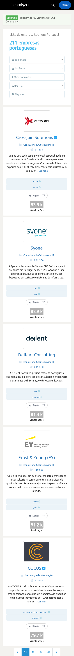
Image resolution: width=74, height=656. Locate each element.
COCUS (34, 568)
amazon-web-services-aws (35, 612)
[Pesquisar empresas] (53, 5)
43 (48, 652)
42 (41, 652)
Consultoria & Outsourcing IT (38, 144)
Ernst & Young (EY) (36, 457)
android (35, 618)
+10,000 (38, 469)
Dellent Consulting (36, 354)
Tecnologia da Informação (39, 575)
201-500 (39, 260)
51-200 (39, 149)
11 (25, 652)
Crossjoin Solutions (34, 137)
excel (35, 501)
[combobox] (37, 59)
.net (35, 288)
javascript (35, 397)
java (35, 294)
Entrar (65, 5)
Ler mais (43, 170)
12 (33, 652)
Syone (37, 248)
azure (35, 187)
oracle (36, 181)
